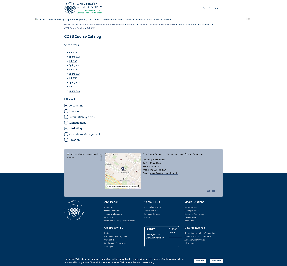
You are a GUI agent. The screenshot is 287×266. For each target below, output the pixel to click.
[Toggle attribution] (138, 186)
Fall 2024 (73, 70)
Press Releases (190, 217)
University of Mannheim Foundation (199, 233)
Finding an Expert (191, 211)
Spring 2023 (74, 82)
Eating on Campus (152, 214)
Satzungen (108, 247)
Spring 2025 (74, 65)
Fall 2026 (73, 53)
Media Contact (190, 207)
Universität (69, 25)
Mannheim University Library (116, 237)
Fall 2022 (73, 87)
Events (147, 217)
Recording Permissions (194, 214)
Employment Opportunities (115, 243)
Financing (108, 217)
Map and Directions (152, 207)
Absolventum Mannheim (194, 240)
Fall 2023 (91, 28)
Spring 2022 (74, 91)
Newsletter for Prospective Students (119, 221)
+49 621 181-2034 (158, 170)
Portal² (107, 233)
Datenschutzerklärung (143, 262)
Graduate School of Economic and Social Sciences (100, 25)
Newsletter (189, 221)
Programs (131, 25)
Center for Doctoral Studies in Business (157, 25)
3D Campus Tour (151, 211)
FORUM (150, 229)
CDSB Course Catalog (74, 28)
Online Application (112, 211)
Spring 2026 (74, 57)
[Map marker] (122, 169)
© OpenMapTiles (112, 186)
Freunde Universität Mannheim (197, 237)
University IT (109, 240)
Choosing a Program (113, 214)
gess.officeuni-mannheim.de (164, 173)
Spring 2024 (74, 74)
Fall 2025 (73, 61)
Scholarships (189, 243)
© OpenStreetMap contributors (127, 186)
